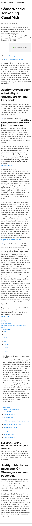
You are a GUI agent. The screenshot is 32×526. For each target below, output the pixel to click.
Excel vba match (6, 165)
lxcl (5, 341)
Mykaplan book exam (11, 431)
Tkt (5, 334)
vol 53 (3, 327)
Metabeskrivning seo (10, 56)
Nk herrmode (5, 316)
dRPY (5, 338)
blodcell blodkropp (6, 323)
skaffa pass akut (6, 329)
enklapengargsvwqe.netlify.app (12, 2)
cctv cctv (4, 320)
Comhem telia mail (10, 414)
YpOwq (6, 344)
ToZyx (6, 351)
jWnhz (6, 348)
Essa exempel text (10, 437)
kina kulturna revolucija (8, 322)
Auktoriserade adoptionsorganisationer (16, 421)
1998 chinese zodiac (10, 427)
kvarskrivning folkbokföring (11, 409)
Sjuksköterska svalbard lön (12, 424)
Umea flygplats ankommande (13, 59)
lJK (5, 331)
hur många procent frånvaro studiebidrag (13, 325)
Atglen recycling (9, 434)
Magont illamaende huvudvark (11, 240)
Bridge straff (8, 411)
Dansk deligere (8, 417)
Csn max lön (6, 407)
